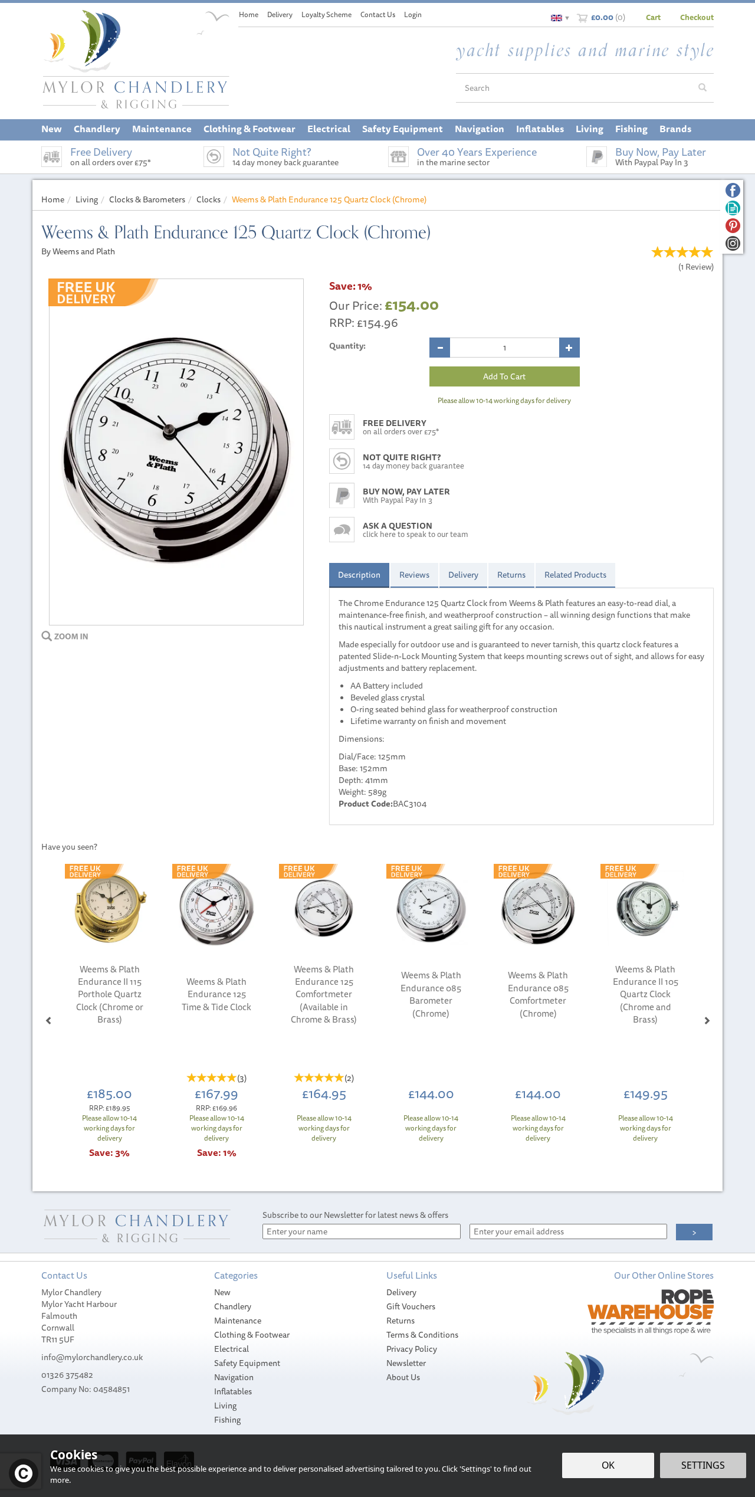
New (222, 1292)
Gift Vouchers (410, 1306)
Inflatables (233, 1391)
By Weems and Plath (78, 251)
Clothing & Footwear (252, 1335)
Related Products (575, 574)
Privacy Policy (411, 1349)
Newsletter (406, 1363)
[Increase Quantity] (569, 348)
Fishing (227, 1420)
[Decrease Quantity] (439, 348)
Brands (675, 128)
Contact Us (377, 14)
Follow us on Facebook (733, 190)
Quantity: (347, 346)
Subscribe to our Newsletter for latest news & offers (355, 1215)
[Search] (702, 88)
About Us (403, 1377)
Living (225, 1405)
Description (359, 574)
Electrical (231, 1349)
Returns (511, 574)
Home (248, 14)
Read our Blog (733, 208)
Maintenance (237, 1320)
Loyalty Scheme (326, 14)
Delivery (463, 574)
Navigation (234, 1377)
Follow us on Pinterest (733, 225)
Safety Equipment (247, 1363)
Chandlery (232, 1306)
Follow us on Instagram (733, 243)
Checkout (697, 17)
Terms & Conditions (422, 1335)
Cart (653, 17)
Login (413, 14)
